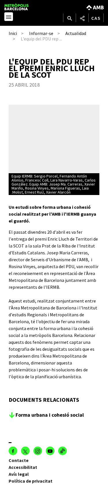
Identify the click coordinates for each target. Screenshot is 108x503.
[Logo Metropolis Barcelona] (22, 6)
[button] (8, 17)
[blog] (62, 451)
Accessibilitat (23, 467)
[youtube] (50, 451)
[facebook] (13, 451)
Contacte (19, 460)
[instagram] (37, 451)
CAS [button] (96, 18)
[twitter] (25, 451)
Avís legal (19, 474)
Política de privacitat (30, 481)
